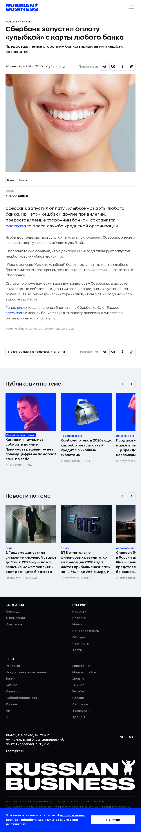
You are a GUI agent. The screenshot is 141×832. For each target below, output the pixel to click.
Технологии (81, 710)
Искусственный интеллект (27, 672)
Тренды (78, 717)
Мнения (78, 624)
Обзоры (78, 637)
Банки (26, 21)
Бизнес (11, 685)
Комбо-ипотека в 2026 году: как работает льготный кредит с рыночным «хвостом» (86, 447)
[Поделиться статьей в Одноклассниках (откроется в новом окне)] (122, 67)
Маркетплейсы (84, 672)
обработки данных (36, 819)
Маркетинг (81, 665)
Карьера (13, 691)
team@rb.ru (15, 751)
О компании (15, 618)
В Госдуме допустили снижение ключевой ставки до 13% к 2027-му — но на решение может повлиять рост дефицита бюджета (31, 562)
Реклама (13, 665)
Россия (23, 180)
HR (8, 710)
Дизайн (12, 704)
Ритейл (78, 691)
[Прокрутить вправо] (131, 384)
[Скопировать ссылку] (131, 67)
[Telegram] (121, 737)
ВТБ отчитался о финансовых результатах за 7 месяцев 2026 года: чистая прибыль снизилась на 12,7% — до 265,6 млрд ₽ (85, 562)
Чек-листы (80, 643)
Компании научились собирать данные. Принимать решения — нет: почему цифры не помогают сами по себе (31, 449)
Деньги (78, 678)
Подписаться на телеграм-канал (35, 351)
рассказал (15, 313)
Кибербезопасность (22, 697)
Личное (78, 685)
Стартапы (80, 704)
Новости (13, 21)
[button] (131, 7)
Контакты (14, 624)
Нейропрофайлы (86, 630)
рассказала (19, 226)
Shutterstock (64, 328)
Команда (13, 611)
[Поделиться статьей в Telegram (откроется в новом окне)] (104, 67)
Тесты (77, 650)
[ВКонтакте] (131, 737)
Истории (79, 618)
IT (7, 717)
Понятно (113, 819)
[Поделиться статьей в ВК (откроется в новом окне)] (113, 67)
